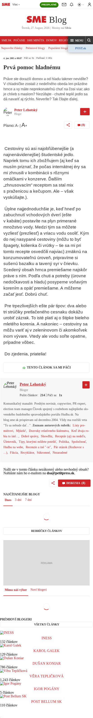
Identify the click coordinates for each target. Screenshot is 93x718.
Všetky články (46, 624)
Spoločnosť (79, 441)
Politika (64, 441)
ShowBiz (46, 436)
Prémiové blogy (35, 48)
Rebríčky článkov (46, 531)
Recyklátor (27, 452)
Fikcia (14, 452)
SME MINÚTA (35, 40)
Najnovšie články (12, 48)
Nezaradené (60, 452)
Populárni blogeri (59, 48)
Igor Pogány (46, 689)
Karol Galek (46, 651)
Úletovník (9, 441)
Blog (58, 20)
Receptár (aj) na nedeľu (70, 436)
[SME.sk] (6, 4)
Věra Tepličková (47, 676)
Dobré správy (29, 436)
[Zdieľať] (68, 125)
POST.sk (80, 48)
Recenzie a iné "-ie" (38, 447)
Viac (15, 4)
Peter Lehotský (25, 110)
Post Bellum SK (46, 701)
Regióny (65, 40)
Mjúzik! (21, 431)
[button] (77, 40)
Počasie (19, 40)
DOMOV (51, 40)
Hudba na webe (13, 447)
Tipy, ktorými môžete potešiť (37, 441)
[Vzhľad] (81, 4)
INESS (47, 638)
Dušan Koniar (47, 663)
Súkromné (43, 452)
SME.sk (7, 40)
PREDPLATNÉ (49, 4)
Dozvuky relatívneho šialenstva (49, 431)
